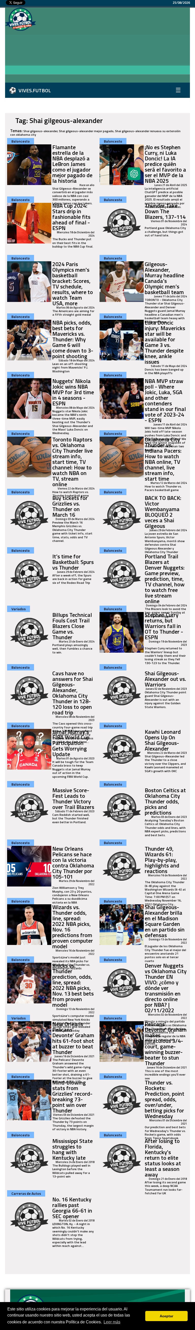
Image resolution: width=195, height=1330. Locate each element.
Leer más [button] (112, 1322)
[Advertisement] (115, 45)
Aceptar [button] (166, 1316)
